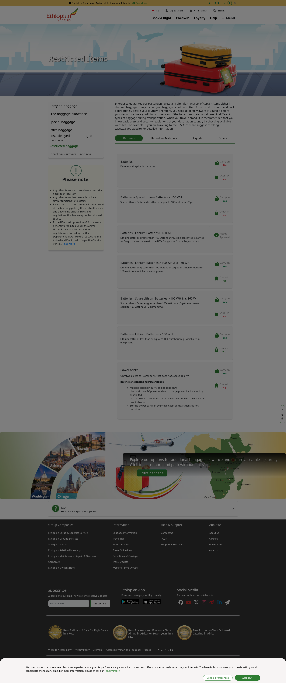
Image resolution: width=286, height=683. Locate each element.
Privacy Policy (112, 670)
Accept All (247, 677)
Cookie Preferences (218, 677)
